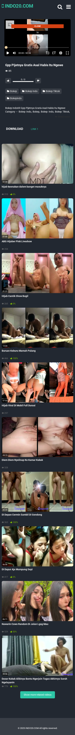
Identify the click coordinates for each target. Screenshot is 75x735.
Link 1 (34, 129)
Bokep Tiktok (52, 91)
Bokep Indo (31, 91)
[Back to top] (68, 728)
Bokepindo (16, 98)
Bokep (13, 91)
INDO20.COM (18, 6)
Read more (64, 116)
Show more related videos (37, 694)
